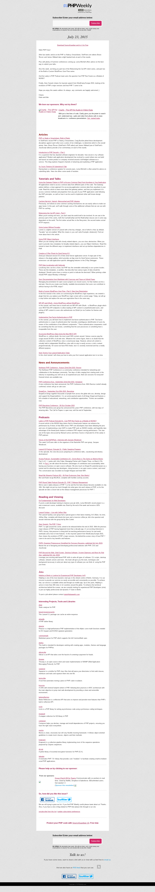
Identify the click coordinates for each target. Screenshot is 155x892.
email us (107, 860)
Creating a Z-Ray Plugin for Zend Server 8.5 (54, 253)
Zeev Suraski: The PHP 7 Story (50, 524)
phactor (41, 626)
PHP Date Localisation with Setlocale (52, 265)
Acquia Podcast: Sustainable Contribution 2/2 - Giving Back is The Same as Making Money (71, 459)
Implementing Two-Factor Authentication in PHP (55, 317)
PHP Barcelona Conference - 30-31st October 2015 (57, 405)
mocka (41, 730)
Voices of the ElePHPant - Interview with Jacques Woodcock (60, 440)
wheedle (41, 619)
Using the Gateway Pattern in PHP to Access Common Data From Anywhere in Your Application (72, 182)
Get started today (93, 118)
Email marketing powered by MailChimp (85, 12)
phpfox (41, 643)
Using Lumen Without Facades (49, 227)
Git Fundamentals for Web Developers (52, 500)
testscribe (42, 678)
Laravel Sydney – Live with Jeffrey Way (53, 512)
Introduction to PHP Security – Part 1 (52, 152)
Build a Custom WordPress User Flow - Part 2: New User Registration (63, 291)
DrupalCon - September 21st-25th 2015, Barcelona (56, 391)
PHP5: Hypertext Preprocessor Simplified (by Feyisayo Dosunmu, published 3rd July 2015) (71, 543)
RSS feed (76, 868)
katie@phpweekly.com (72, 594)
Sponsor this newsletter (64, 785)
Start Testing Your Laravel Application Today (54, 353)
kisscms (42, 685)
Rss (99, 867)
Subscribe (95, 23)
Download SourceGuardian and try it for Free (72, 45)
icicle (40, 707)
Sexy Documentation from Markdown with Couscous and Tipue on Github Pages (67, 279)
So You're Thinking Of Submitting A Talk (53, 167)
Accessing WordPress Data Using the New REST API (58, 334)
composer (42, 721)
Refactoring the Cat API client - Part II (52, 213)
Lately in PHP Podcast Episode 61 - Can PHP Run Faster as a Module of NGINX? (68, 421)
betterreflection (44, 697)
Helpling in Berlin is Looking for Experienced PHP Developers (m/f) (62, 575)
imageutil (42, 714)
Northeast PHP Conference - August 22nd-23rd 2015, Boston (60, 368)
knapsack (42, 740)
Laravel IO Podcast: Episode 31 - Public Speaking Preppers (60, 449)
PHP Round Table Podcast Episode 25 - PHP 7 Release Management (63, 482)
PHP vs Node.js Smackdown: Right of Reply (54, 138)
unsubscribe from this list (47, 811)
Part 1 (47, 463)
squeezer (42, 669)
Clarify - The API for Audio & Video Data (76, 110)
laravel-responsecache (46, 612)
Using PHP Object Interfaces (49, 239)
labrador (41, 756)
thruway (41, 659)
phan (40, 605)
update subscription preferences (69, 811)
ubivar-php (42, 652)
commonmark (43, 636)
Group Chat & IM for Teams (65, 778)
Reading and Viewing (51, 497)
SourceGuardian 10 (80, 823)
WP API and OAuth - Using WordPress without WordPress (59, 303)
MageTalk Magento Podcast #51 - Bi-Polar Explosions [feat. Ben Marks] (64, 475)
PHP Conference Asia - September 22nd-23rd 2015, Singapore (60, 382)
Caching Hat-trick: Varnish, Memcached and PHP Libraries (59, 201)
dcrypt (41, 749)
